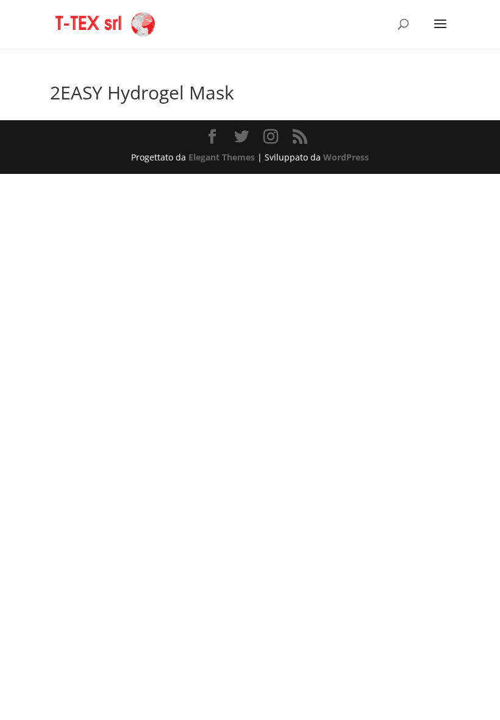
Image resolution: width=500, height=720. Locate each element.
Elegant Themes (221, 157)
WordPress (346, 157)
